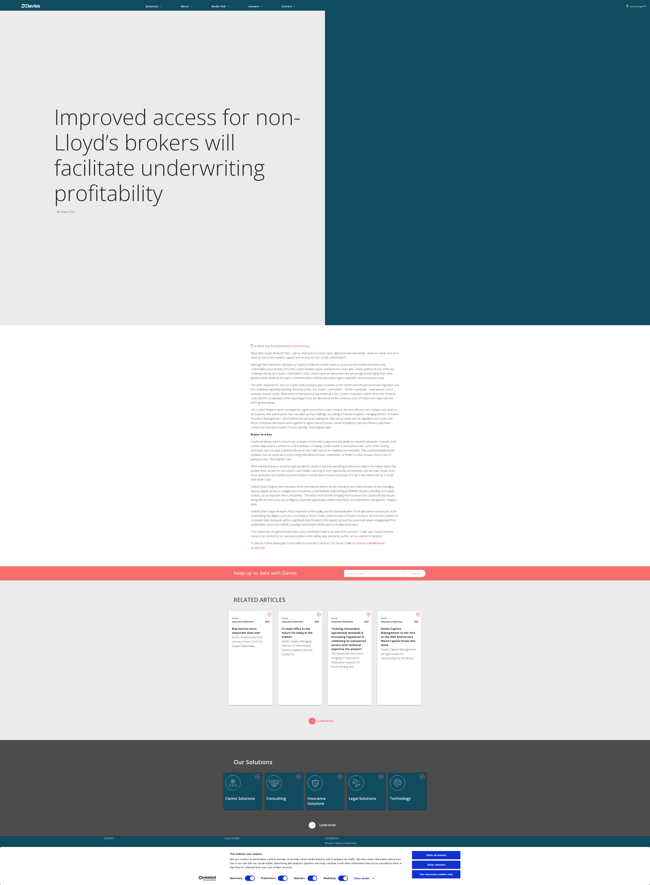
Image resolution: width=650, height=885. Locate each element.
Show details (362, 878)
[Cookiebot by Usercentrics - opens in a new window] (207, 878)
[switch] (283, 878)
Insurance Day (300, 346)
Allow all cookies (436, 855)
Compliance (332, 838)
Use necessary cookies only (436, 874)
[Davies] (30, 6)
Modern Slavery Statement (341, 843)
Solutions (152, 6)
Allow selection (436, 864)
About (185, 6)
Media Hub (218, 6)
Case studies (232, 838)
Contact (286, 6)
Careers (253, 6)
